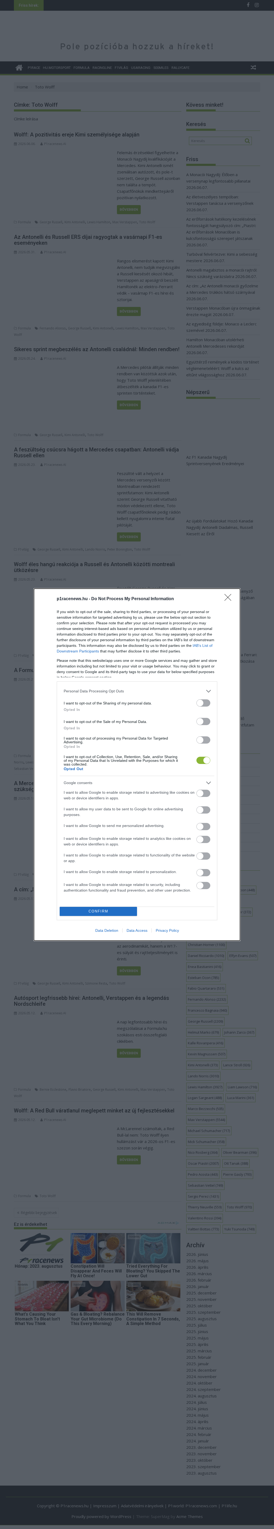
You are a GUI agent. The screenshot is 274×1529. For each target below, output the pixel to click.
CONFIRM (98, 911)
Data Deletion (106, 930)
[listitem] (137, 691)
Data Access (137, 930)
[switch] (203, 703)
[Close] (229, 599)
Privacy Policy (167, 930)
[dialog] (137, 765)
